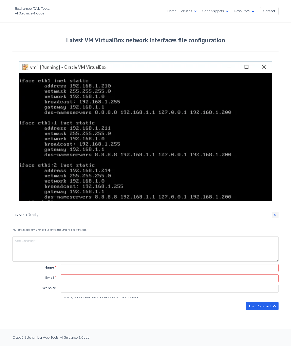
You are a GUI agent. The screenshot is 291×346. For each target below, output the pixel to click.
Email (50, 278)
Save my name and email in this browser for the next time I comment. (101, 297)
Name (50, 267)
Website (49, 288)
